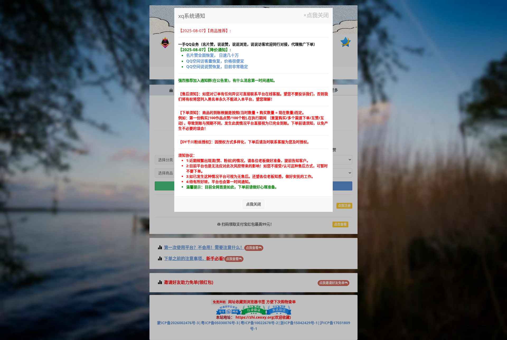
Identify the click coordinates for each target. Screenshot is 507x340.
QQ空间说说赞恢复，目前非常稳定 (217, 66)
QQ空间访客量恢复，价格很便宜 (215, 61)
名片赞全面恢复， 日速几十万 (212, 55)
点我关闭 (253, 204)
